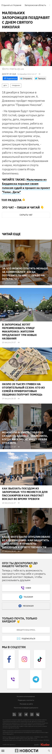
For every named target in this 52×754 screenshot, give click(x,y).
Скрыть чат (26, 214)
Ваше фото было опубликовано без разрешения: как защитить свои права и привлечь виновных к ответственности (26, 542)
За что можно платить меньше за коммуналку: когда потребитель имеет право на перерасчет (25, 274)
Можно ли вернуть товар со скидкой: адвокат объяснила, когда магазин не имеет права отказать (25, 438)
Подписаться (28, 638)
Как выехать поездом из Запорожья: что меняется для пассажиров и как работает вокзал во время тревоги (25, 494)
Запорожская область (35, 5)
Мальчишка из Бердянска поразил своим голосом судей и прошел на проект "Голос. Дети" (26, 186)
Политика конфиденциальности (26, 708)
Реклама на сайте (26, 704)
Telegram (28, 597)
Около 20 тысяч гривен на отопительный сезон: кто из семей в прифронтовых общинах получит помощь (23, 389)
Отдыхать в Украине (11, 5)
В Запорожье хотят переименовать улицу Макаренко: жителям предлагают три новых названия (19, 331)
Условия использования (26, 696)
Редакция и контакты (26, 700)
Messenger (28, 606)
